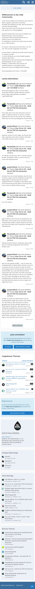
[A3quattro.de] (5, 2)
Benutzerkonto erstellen (23, 347)
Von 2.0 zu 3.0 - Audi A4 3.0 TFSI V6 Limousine (18, 484)
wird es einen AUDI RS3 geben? (14, 547)
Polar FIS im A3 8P (10, 506)
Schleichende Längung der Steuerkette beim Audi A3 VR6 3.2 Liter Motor (18, 533)
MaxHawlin (8, 461)
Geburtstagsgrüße (10, 495)
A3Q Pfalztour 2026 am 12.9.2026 (15, 479)
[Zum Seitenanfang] (32, 586)
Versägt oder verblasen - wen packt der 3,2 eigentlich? (18, 557)
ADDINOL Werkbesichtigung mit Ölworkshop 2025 (18, 511)
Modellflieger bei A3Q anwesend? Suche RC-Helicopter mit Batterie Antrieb (18, 563)
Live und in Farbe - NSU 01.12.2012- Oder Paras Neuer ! (17, 517)
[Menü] (32, 2)
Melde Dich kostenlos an (14, 340)
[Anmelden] (28, 2)
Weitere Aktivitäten (17, 325)
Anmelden (8, 347)
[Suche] (23, 2)
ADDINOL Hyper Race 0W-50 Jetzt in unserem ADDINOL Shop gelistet (18, 489)
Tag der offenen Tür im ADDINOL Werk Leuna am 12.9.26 (18, 500)
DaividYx (7, 456)
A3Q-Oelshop (6, 437)
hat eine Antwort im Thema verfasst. (19, 86)
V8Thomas (8, 465)
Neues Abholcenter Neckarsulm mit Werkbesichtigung (15, 574)
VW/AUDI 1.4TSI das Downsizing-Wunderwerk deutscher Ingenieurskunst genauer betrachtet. (18, 540)
